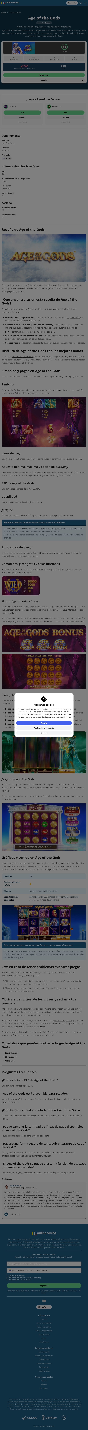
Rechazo (44, 733)
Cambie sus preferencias (44, 728)
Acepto (44, 723)
